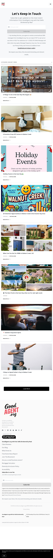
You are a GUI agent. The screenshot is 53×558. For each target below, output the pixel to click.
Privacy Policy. (26, 509)
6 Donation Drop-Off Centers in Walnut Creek (17, 134)
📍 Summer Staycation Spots (12, 332)
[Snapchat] (13, 430)
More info (8, 552)
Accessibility (6, 469)
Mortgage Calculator (8, 463)
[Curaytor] (9, 438)
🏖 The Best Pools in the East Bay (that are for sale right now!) (22, 293)
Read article (6, 100)
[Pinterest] (10, 430)
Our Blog (5, 447)
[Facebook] (2, 430)
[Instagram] (18, 430)
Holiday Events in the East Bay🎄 (13, 174)
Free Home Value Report (9, 454)
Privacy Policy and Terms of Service (12, 495)
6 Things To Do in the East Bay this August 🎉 (17, 94)
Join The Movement (8, 457)
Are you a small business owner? (12, 460)
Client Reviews (6, 444)
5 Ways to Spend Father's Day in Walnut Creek (17, 372)
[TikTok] (21, 430)
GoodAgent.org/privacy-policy (26, 48)
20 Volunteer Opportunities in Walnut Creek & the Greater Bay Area (24, 213)
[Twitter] (5, 430)
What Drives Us (6, 451)
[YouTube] (16, 430)
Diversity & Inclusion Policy (10, 466)
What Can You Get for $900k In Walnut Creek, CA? (18, 253)
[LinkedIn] (7, 430)
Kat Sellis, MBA (13, 97)
